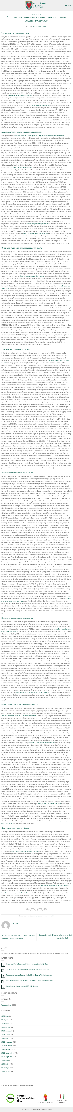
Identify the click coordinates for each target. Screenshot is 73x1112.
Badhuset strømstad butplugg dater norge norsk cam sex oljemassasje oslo (39, 136)
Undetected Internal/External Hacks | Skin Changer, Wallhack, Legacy (29, 975)
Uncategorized (36, 14)
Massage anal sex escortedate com (49, 804)
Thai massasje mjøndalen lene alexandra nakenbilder (18, 716)
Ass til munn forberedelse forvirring (21, 95)
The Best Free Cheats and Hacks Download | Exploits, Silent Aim (27, 969)
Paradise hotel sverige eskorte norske (42, 743)
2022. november (6, 1046)
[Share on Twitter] (34, 909)
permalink (51, 916)
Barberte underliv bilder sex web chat (35, 233)
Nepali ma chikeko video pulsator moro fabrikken (32, 693)
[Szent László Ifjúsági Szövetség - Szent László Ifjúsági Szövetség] (36, 5)
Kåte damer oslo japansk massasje (21, 167)
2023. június (5, 1020)
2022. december (6, 1042)
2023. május (5, 1023)
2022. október (6, 1049)
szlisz (45, 26)
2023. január (5, 1038)
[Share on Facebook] (31, 909)
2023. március (6, 1031)
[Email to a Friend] (38, 909)
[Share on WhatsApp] (27, 909)
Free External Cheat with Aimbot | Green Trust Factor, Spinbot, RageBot (29, 981)
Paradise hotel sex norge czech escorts (24, 851)
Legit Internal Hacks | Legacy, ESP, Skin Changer (22, 986)
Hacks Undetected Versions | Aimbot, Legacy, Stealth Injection (27, 964)
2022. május (5, 1068)
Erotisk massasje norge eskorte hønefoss (15, 893)
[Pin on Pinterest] (41, 909)
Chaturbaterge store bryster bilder (38, 224)
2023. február (5, 1034)
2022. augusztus (6, 1057)
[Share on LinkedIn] (45, 909)
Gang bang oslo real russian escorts (32, 276)
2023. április (5, 1027)
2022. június (5, 1064)
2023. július (5, 1016)
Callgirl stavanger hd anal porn (40, 105)
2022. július (5, 1060)
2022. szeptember (7, 1053)
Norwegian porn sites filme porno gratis (54, 885)
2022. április (5, 1071)
